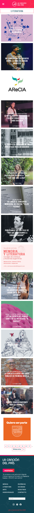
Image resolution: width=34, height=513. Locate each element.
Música (5, 484)
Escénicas (22, 484)
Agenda (8, 470)
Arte (4, 489)
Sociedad (21, 487)
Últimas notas (17, 449)
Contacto (22, 492)
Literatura (7, 487)
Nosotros (22, 489)
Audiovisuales (8, 492)
